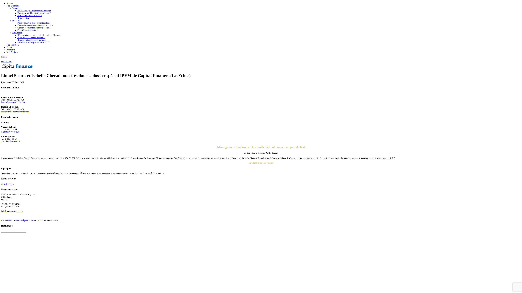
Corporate (16, 8)
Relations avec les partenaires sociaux (33, 42)
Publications (6, 61)
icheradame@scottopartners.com (15, 112)
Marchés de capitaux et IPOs (29, 15)
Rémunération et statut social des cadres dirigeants (38, 35)
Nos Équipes (12, 52)
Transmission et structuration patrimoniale (35, 25)
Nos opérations (13, 45)
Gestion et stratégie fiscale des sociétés (33, 28)
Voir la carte (9, 184)
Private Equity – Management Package (34, 10)
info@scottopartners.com (12, 211)
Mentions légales (21, 220)
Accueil (10, 3)
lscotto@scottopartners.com (13, 102)
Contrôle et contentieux (27, 30)
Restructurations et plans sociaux (31, 40)
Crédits (33, 220)
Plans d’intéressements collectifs (31, 37)
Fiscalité (15, 20)
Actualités (11, 50)
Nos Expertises (13, 6)
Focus (9, 47)
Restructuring (23, 18)
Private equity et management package (33, 23)
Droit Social (17, 32)
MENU (4, 57)
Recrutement (6, 220)
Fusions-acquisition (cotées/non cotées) (34, 13)
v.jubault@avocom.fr (10, 132)
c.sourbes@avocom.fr (10, 141)
